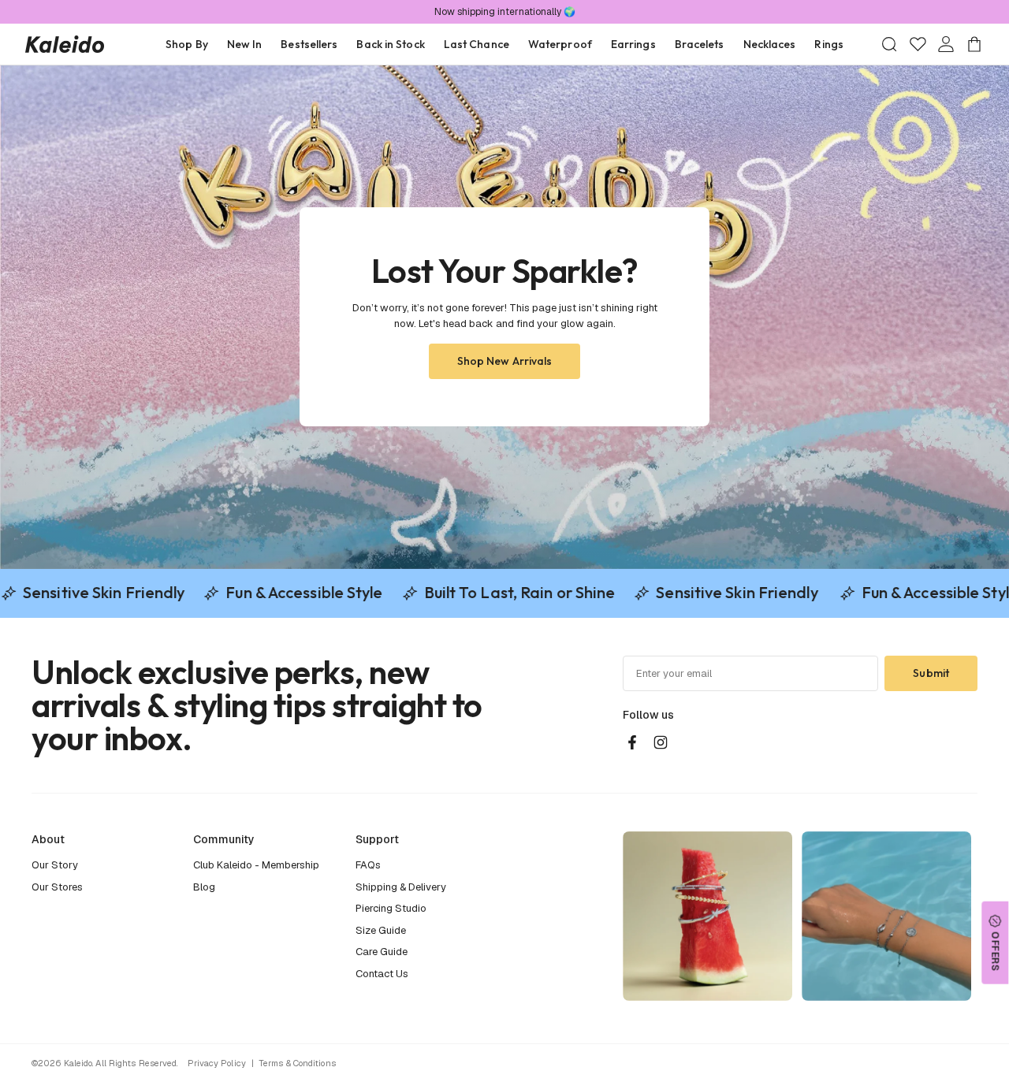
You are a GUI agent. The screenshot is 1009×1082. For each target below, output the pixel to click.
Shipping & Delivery (401, 887)
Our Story (55, 865)
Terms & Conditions (297, 1063)
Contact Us (382, 973)
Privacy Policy (217, 1063)
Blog (204, 887)
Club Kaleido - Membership (256, 865)
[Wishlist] (917, 44)
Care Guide (382, 951)
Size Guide (381, 930)
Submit (931, 673)
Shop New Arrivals (505, 361)
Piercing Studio (391, 908)
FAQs (368, 865)
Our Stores (57, 887)
